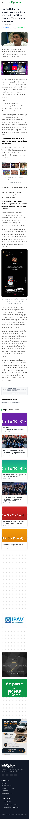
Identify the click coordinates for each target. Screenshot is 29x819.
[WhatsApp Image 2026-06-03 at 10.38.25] (14, 737)
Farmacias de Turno (7, 793)
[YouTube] (15, 775)
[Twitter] (11, 775)
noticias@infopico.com (10, 804)
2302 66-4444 (8, 802)
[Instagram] (7, 775)
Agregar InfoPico (15, 393)
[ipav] (14, 620)
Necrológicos (5, 790)
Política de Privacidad (22, 814)
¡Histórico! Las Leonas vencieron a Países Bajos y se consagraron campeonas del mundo (13, 499)
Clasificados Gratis (6, 786)
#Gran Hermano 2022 (15, 402)
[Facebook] (2, 775)
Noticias (3, 783)
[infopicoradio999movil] (14, 688)
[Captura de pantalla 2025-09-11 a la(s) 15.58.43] (14, 664)
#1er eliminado (5, 402)
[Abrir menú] (2, 3)
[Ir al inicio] (15, 2)
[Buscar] (27, 2)
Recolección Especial (7, 788)
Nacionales (4, 6)
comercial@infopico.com (11, 807)
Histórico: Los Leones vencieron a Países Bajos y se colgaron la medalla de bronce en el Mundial (14, 452)
